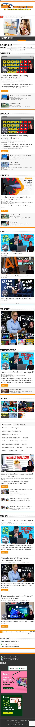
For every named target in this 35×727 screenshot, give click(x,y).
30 (23, 631)
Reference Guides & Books (14, 167)
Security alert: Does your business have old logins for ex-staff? (17, 298)
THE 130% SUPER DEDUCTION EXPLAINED (21, 506)
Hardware (19, 81)
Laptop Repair (21, 106)
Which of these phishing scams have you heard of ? (15, 17)
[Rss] (15, 723)
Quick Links (3, 399)
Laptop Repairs (13, 222)
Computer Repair (5, 53)
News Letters (18, 202)
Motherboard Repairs (15, 103)
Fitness (4, 428)
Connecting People (6, 375)
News (4, 450)
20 (20, 631)
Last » (29, 633)
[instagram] (20, 723)
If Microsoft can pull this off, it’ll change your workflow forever (17, 276)
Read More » (4, 91)
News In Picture (5, 309)
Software (23, 81)
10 (16, 631)
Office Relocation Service (8, 350)
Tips (21, 450)
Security (23, 375)
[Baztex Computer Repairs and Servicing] (17, 6)
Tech (3, 441)
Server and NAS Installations (25, 167)
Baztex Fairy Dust (15, 720)
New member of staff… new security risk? (12, 253)
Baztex (3, 79)
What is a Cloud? (14, 162)
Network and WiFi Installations (11, 431)
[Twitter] (18, 723)
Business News (7, 424)
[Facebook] (16, 723)
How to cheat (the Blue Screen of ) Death (20, 95)
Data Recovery (13, 81)
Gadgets (19, 447)
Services (29, 223)
